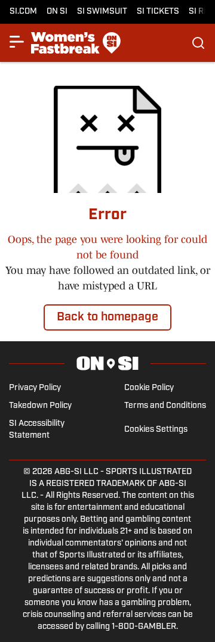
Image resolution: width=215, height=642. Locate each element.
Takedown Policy (40, 405)
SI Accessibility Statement (36, 429)
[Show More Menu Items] (17, 42)
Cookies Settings (156, 429)
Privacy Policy (35, 388)
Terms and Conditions (165, 405)
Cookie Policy (149, 388)
